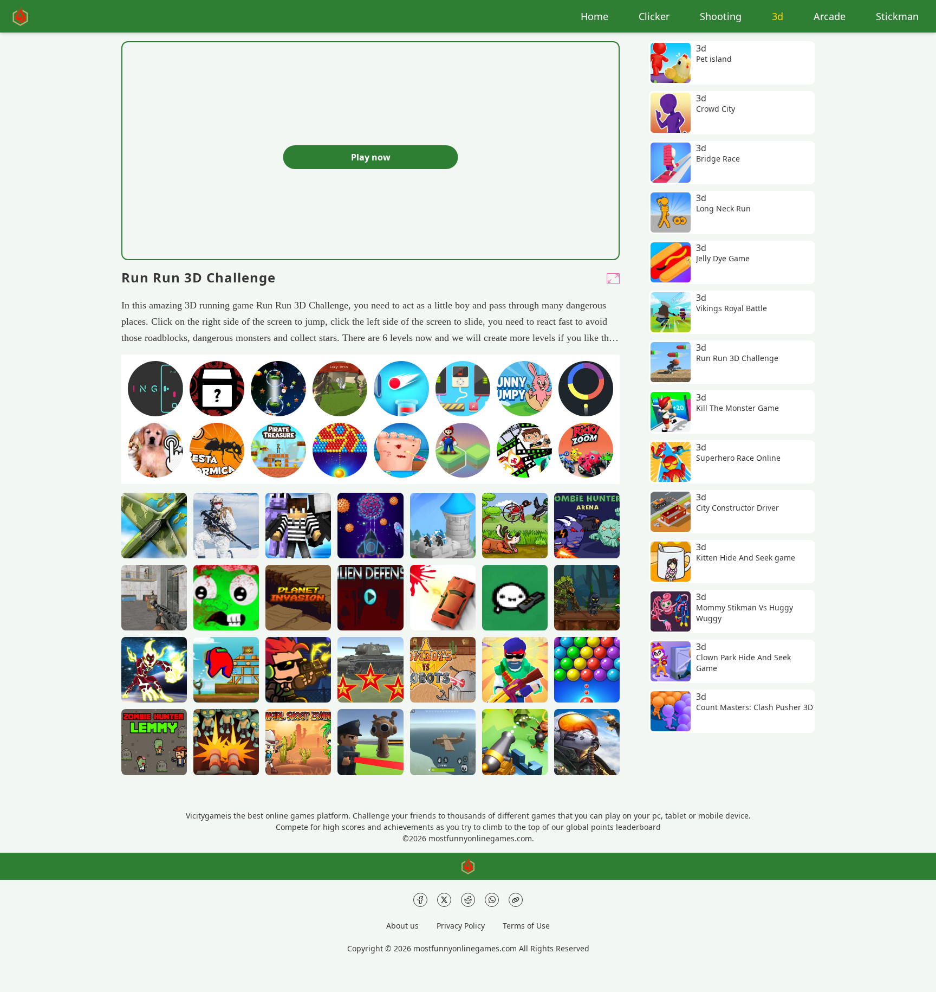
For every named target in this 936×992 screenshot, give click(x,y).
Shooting (721, 16)
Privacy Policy (461, 925)
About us (402, 925)
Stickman (897, 16)
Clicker (654, 16)
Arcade (830, 16)
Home (594, 16)
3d (777, 16)
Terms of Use (526, 925)
